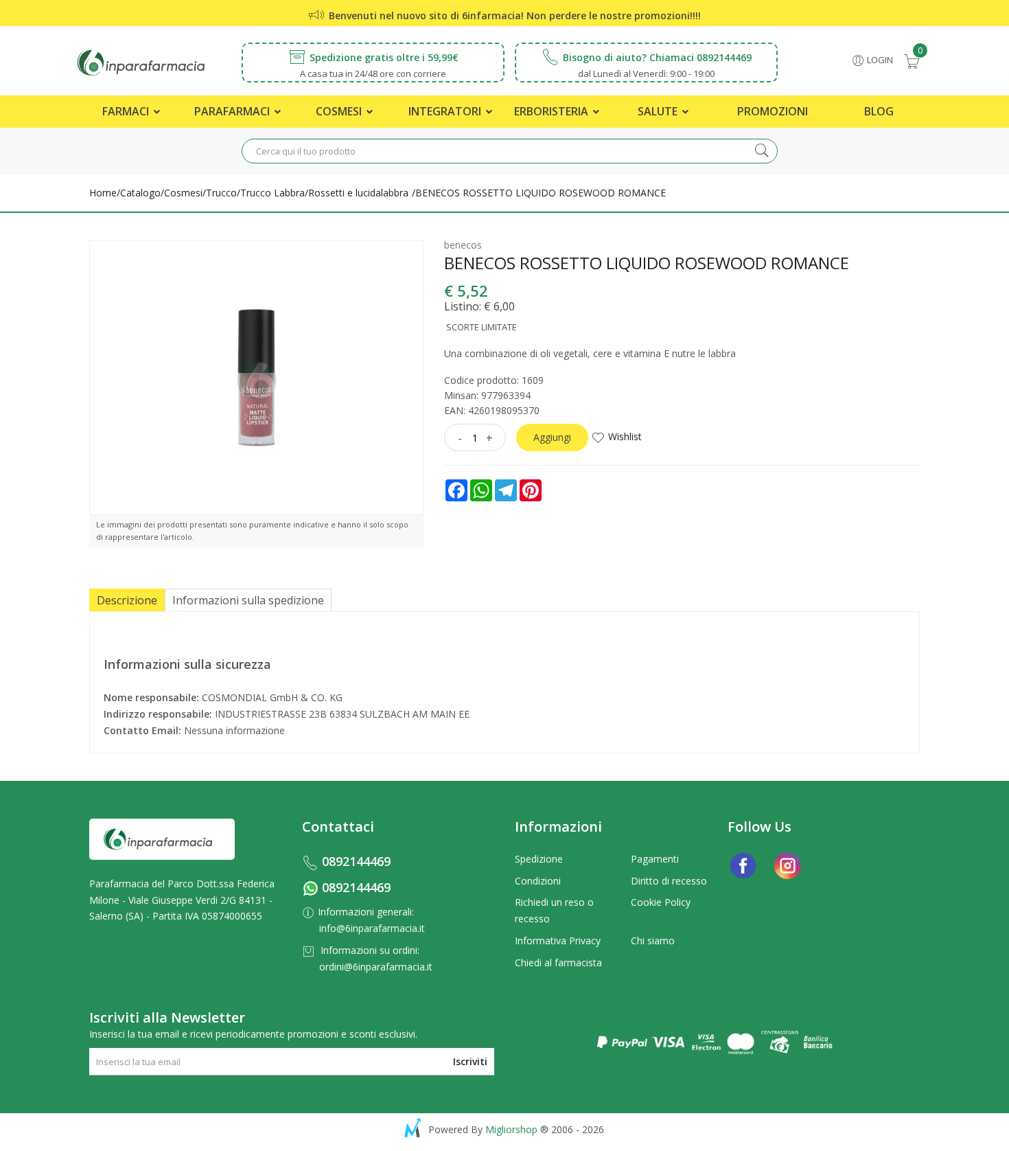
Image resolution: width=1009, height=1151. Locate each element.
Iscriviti (470, 1061)
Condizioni (538, 880)
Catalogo (140, 192)
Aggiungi (552, 437)
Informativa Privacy (558, 940)
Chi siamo (653, 940)
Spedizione (539, 858)
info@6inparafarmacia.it (372, 928)
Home (103, 192)
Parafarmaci (233, 111)
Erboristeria (552, 111)
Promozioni (772, 111)
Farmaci (127, 111)
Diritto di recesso (669, 880)
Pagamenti (655, 858)
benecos (463, 244)
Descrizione (127, 600)
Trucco (221, 192)
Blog (879, 111)
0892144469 (356, 861)
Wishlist (625, 436)
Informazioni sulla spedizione (248, 600)
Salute (659, 111)
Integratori (446, 111)
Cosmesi (340, 111)
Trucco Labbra (272, 192)
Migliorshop (511, 1129)
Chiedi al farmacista (558, 962)
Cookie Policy (661, 902)
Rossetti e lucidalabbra (358, 192)
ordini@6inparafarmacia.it (375, 966)
